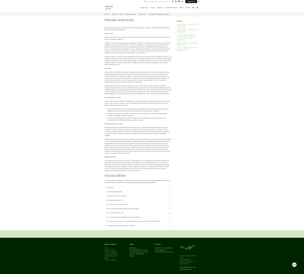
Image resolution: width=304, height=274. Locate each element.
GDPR (181, 257)
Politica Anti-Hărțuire (185, 259)
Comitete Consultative (110, 252)
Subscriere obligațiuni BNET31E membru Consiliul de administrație (188, 48)
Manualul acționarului (130, 14)
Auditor (106, 258)
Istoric (106, 248)
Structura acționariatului (110, 254)
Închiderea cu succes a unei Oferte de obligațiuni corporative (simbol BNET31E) (188, 43)
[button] (198, 1)
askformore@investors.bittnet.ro (164, 252)
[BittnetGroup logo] (110, 7)
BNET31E (107, 14)
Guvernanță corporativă (110, 256)
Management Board (110, 250)
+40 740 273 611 (159, 248)
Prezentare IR (142, 14)
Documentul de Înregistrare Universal (158, 14)
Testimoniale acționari (110, 260)
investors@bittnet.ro (161, 250)
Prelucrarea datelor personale (188, 255)
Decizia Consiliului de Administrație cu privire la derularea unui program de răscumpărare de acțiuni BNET (187, 36)
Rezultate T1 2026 (117, 14)
